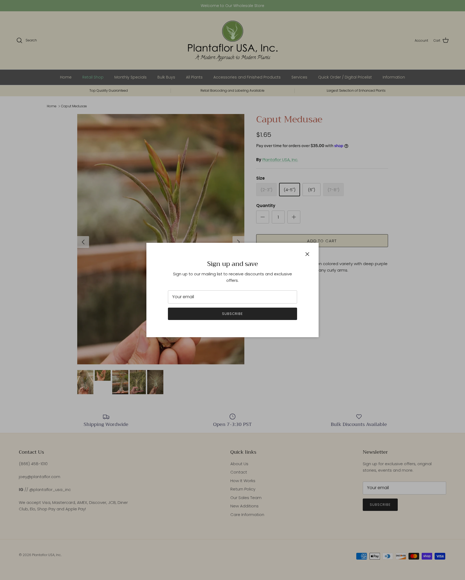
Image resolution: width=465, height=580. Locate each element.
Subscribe (232, 313)
